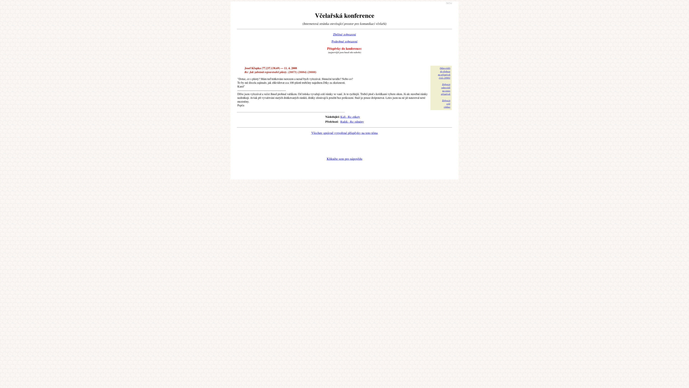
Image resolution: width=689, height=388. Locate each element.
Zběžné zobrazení (344, 34)
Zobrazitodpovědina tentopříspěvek (445, 89)
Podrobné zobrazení (344, 41)
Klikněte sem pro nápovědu (344, 158)
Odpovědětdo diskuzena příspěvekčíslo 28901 (444, 72)
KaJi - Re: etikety (350, 117)
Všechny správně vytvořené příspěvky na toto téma (344, 133)
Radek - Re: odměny (352, 121)
